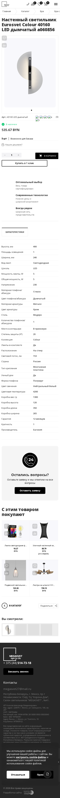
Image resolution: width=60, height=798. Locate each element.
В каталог (15, 605)
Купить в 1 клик (24, 163)
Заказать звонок (18, 671)
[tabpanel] (30, 72)
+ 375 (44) (17, 663)
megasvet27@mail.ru (17, 689)
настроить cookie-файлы (31, 757)
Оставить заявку (30, 490)
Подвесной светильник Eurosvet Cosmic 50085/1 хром (28, 585)
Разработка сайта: (12, 792)
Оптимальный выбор (29, 182)
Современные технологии (32, 195)
